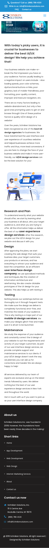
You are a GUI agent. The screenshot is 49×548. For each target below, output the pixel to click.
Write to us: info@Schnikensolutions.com (26, 6)
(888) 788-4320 (15, 517)
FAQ (17, 9)
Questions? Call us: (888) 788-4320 (26, 2)
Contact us (26, 9)
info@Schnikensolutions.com (20, 521)
